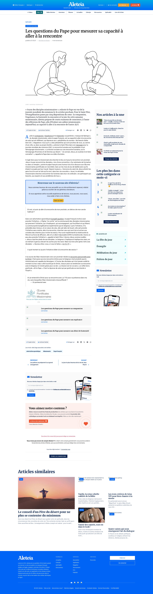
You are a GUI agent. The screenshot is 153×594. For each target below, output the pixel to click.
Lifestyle (88, 12)
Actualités (79, 12)
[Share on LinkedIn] (81, 130)
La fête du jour (104, 239)
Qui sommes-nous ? (57, 588)
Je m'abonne (122, 5)
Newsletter (76, 560)
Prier (38, 12)
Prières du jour (104, 259)
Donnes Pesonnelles (103, 588)
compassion (39, 136)
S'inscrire (31, 395)
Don (74, 570)
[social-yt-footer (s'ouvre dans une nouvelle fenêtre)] (71, 583)
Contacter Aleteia (92, 588)
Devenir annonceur (80, 588)
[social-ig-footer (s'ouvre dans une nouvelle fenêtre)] (81, 583)
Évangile (101, 246)
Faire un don (58, 200)
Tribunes (70, 12)
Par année (93, 560)
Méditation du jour (107, 252)
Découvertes (98, 12)
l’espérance (48, 136)
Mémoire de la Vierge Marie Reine (81, 8)
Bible (81, 479)
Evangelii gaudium (57, 219)
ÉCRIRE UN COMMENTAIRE (58, 456)
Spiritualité (108, 12)
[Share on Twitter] (84, 130)
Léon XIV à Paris (119, 12)
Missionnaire (47, 351)
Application (76, 562)
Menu (30, 12)
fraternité (60, 136)
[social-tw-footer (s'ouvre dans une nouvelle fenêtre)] (78, 583)
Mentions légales (69, 588)
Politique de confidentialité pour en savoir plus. (109, 286)
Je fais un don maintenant (37, 421)
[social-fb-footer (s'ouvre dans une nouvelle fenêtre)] (75, 583)
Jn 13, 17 (66, 244)
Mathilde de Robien (44, 41)
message (79, 145)
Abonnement (76, 567)
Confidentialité (115, 588)
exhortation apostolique (33, 351)
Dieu (21, 479)
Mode (81, 510)
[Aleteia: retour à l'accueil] (76, 4)
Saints (112, 514)
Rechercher (40, 5)
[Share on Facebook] (78, 130)
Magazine (75, 565)
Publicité (75, 572)
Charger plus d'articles (111, 159)
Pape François (58, 351)
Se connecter (113, 5)
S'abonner (122, 558)
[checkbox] (27, 389)
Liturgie (112, 479)
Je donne (134, 5)
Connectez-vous (65, 449)
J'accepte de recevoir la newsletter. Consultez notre (50, 390)
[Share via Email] (87, 130)
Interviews (62, 12)
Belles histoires (51, 12)
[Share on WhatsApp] (90, 130)
